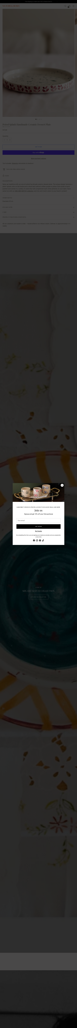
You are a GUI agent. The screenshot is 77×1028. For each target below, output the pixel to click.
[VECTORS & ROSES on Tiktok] (43, 540)
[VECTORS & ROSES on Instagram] (37, 540)
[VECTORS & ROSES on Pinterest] (40, 540)
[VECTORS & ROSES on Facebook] (34, 540)
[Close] (62, 485)
